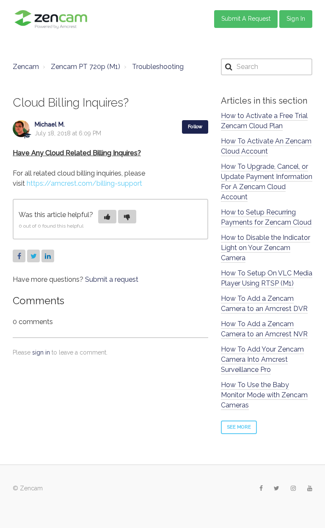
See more (239, 427)
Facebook (19, 256)
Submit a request (111, 279)
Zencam (26, 67)
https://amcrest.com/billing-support (84, 183)
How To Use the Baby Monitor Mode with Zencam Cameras (264, 395)
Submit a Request (246, 18)
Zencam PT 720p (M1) (85, 67)
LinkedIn (47, 256)
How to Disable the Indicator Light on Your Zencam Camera (265, 248)
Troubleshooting (158, 67)
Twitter (33, 256)
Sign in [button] (295, 18)
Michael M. (50, 124)
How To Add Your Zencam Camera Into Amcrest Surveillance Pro (262, 359)
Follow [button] (195, 126)
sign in (41, 352)
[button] (107, 216)
